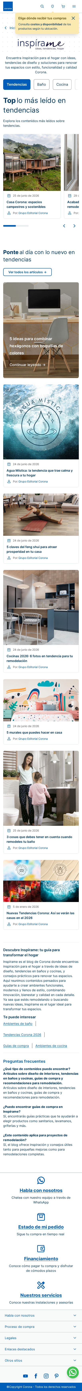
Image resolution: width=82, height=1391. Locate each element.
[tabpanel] (41, 510)
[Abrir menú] (74, 6)
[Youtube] (25, 1376)
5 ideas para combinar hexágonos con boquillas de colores (36, 345)
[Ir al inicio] (8, 6)
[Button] (64, 225)
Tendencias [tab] (17, 84)
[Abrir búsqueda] (42, 6)
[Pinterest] (56, 1376)
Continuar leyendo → (28, 365)
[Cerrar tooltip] (73, 18)
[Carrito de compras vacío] (63, 6)
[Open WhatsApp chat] (73, 1372)
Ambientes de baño (17, 1024)
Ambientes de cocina (51, 1046)
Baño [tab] (41, 84)
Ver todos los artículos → (27, 272)
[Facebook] (35, 1376)
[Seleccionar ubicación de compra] (52, 6)
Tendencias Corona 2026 (22, 1035)
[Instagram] (46, 1376)
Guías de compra (16, 1046)
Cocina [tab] (62, 84)
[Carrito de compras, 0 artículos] (63, 6)
